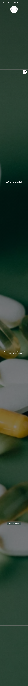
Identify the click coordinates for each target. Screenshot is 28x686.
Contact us (15, 2)
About (7, 2)
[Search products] (25, 72)
